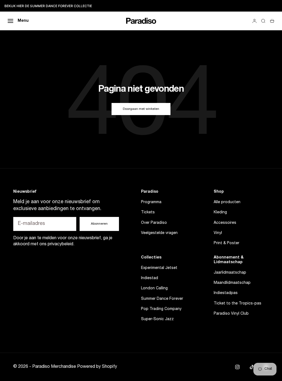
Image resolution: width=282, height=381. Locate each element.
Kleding (220, 212)
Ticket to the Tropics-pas (237, 304)
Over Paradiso (154, 223)
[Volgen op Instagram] (237, 367)
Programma (151, 202)
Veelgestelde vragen (159, 233)
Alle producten (227, 202)
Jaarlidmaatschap (230, 273)
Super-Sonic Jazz (157, 319)
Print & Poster (226, 243)
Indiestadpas (226, 293)
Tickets (148, 212)
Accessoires (225, 223)
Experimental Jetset (159, 268)
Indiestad (149, 278)
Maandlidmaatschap (232, 283)
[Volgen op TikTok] (251, 367)
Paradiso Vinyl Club (231, 314)
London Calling (154, 288)
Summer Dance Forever (162, 299)
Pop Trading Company (161, 309)
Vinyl (218, 233)
